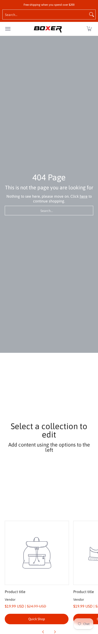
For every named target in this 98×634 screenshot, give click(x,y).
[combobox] (45, 14)
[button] (89, 29)
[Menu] (7, 29)
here (84, 196)
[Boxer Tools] (47, 28)
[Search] (91, 14)
